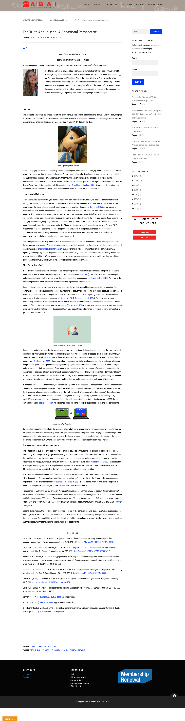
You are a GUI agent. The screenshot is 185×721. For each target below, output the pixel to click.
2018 (137, 208)
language (58, 650)
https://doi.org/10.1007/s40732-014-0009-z (89, 573)
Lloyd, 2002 (83, 274)
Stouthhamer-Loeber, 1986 (83, 185)
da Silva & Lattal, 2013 (97, 278)
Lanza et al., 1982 (64, 481)
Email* (135, 69)
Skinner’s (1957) (96, 207)
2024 (138, 181)
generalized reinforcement (51, 249)
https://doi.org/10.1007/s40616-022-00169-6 (91, 551)
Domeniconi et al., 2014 (84, 298)
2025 (137, 176)
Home (86, 5)
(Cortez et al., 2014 (75, 305)
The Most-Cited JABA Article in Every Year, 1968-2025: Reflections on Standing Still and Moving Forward (147, 114)
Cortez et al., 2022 (42, 361)
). (51, 597)
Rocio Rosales (54, 37)
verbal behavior (77, 650)
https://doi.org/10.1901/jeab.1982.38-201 (53, 582)
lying (66, 650)
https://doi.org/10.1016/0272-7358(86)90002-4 (46, 611)
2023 (137, 185)
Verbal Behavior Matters (44, 647)
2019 (137, 204)
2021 (137, 195)
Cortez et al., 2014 (66, 298)
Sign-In (140, 5)
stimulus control (105, 245)
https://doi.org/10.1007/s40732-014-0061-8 (97, 542)
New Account (155, 5)
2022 (137, 190)
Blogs (97, 5)
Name (134, 58)
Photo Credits (27, 674)
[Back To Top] (174, 696)
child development (44, 650)
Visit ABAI (126, 5)
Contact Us (110, 5)
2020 (137, 199)
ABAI (32, 650)
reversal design (46, 403)
